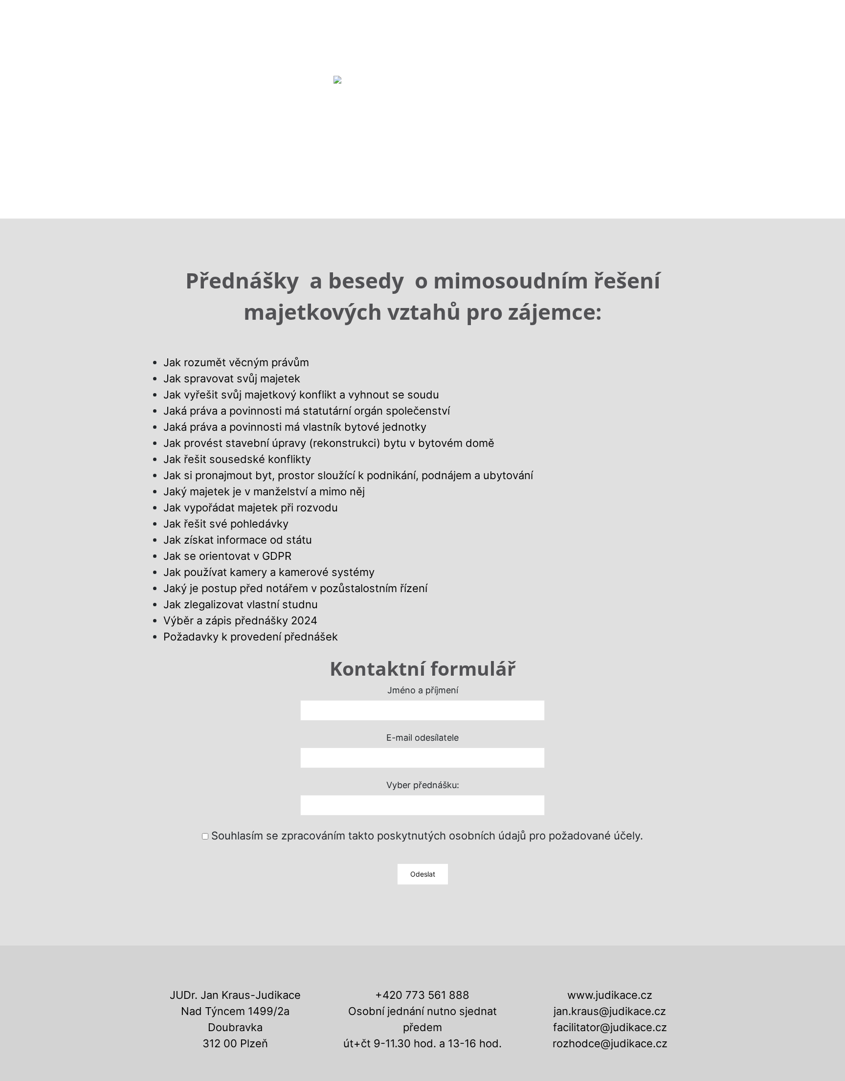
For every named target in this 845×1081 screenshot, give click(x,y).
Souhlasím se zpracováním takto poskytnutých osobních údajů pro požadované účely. (427, 835)
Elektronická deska (484, 19)
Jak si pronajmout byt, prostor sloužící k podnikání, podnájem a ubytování (348, 475)
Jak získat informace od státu (237, 539)
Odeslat (422, 874)
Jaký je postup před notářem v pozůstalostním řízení (295, 588)
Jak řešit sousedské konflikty (237, 459)
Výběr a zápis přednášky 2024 (240, 620)
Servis (406, 19)
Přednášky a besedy (593, 19)
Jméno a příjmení (422, 690)
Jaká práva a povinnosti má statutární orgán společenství (306, 410)
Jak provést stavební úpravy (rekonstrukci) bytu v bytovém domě (328, 443)
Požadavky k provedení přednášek (250, 636)
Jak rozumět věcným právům (236, 362)
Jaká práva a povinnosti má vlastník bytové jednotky (294, 426)
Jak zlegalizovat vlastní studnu (240, 604)
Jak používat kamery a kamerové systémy (269, 572)
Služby (319, 19)
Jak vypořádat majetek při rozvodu (250, 507)
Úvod (233, 19)
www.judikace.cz (609, 995)
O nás (275, 19)
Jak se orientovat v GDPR (227, 556)
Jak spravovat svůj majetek (231, 378)
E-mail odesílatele (422, 738)
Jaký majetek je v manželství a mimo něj (264, 491)
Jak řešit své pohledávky (226, 523)
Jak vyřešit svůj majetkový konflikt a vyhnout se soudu (301, 394)
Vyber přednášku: (422, 785)
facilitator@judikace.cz (610, 1027)
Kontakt (676, 19)
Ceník (364, 19)
